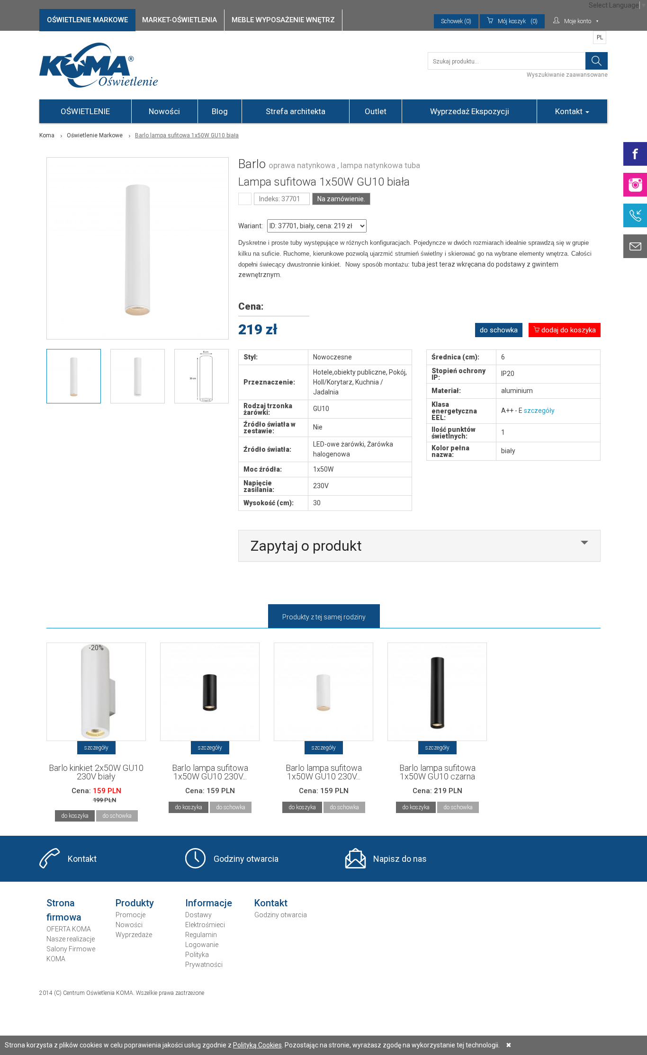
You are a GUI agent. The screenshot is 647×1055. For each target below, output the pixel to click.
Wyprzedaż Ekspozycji (469, 111)
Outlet (375, 111)
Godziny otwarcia (246, 859)
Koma (46, 135)
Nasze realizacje (70, 939)
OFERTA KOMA (68, 929)
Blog (220, 111)
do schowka (499, 330)
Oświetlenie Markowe (95, 135)
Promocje (130, 915)
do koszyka (75, 816)
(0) (518, 21)
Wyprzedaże (134, 935)
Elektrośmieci (205, 925)
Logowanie (201, 944)
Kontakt (569, 111)
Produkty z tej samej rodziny (324, 617)
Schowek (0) (456, 21)
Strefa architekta (295, 111)
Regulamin (201, 935)
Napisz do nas (400, 859)
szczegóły (539, 410)
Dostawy (198, 915)
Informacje (208, 903)
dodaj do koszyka (567, 330)
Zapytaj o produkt (306, 545)
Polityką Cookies (257, 1045)
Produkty (135, 903)
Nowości (164, 111)
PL (600, 37)
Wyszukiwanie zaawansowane (567, 75)
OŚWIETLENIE (85, 111)
